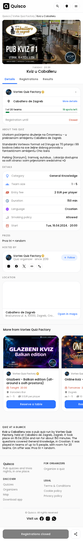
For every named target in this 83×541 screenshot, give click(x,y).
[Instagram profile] (9, 266)
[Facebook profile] (16, 266)
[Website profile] (32, 266)
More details (70, 101)
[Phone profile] (39, 266)
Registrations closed (35, 534)
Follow (71, 257)
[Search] (57, 6)
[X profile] (24, 266)
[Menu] (76, 6)
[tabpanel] (41, 203)
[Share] (75, 534)
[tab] (9, 78)
